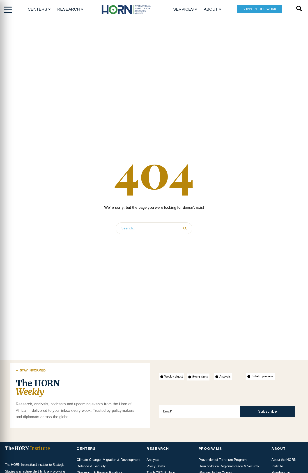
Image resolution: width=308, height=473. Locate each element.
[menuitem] (39, 9)
